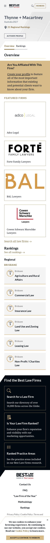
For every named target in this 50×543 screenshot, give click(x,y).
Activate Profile (15, 36)
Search (25, 398)
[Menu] (5, 5)
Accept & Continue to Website (25, 538)
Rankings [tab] (20, 46)
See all (13, 252)
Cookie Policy (27, 514)
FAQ (25, 490)
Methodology (25, 502)
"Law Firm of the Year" (25, 496)
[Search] (32, 5)
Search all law (16, 241)
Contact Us (25, 484)
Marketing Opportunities (25, 426)
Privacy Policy (13, 514)
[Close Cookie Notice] (46, 520)
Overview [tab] (9, 46)
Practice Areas (25, 455)
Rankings (25, 507)
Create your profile (18, 74)
